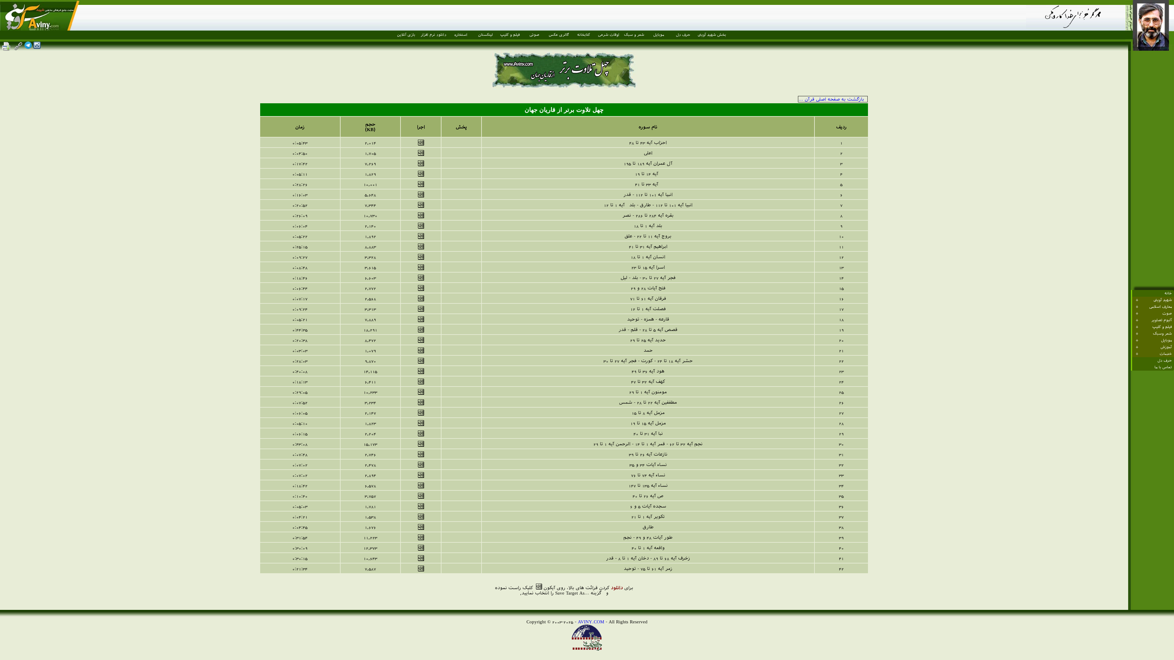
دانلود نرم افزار (433, 35)
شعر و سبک (634, 35)
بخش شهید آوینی (712, 35)
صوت (1167, 313)
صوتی (534, 35)
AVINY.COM (591, 621)
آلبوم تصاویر (1161, 320)
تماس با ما (1163, 367)
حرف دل (683, 35)
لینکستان (485, 35)
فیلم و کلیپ (510, 35)
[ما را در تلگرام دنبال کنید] (28, 47)
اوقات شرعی (608, 35)
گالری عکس (559, 35)
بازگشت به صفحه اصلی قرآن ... (831, 99)
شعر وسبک (1162, 334)
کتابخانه (583, 35)
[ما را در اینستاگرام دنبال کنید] (37, 47)
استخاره (460, 35)
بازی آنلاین (406, 35)
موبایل (658, 35)
